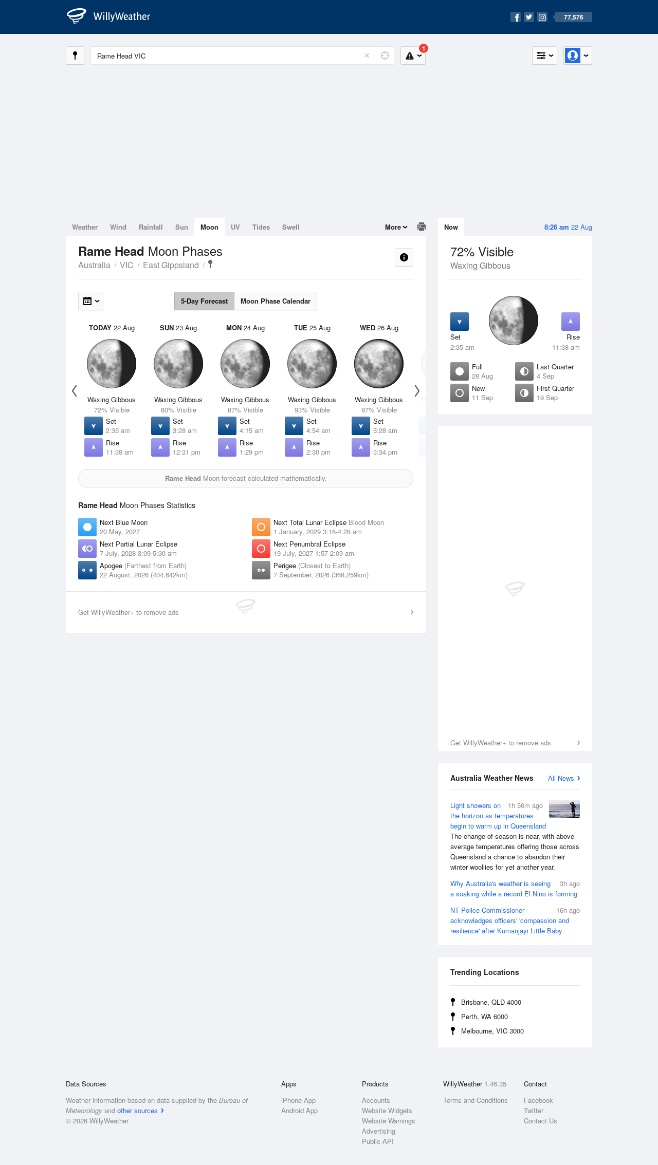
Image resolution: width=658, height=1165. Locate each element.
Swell (291, 227)
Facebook (538, 1100)
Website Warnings (388, 1120)
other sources (137, 1110)
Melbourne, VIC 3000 (492, 1031)
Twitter (533, 1110)
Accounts (376, 1100)
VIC (127, 265)
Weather (85, 227)
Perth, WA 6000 (484, 1016)
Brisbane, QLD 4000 (491, 1002)
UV (235, 227)
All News (561, 778)
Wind (118, 227)
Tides (261, 227)
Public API (378, 1141)
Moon (209, 227)
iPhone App (298, 1100)
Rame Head (210, 264)
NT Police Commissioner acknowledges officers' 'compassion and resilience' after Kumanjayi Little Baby (515, 920)
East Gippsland (171, 265)
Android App (299, 1110)
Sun (181, 227)
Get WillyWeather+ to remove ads (500, 742)
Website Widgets (387, 1110)
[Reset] (367, 55)
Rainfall (151, 227)
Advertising (378, 1131)
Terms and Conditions (475, 1100)
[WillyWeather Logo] (114, 17)
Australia (94, 265)
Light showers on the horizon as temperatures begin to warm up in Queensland (514, 836)
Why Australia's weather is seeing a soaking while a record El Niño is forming (515, 888)
